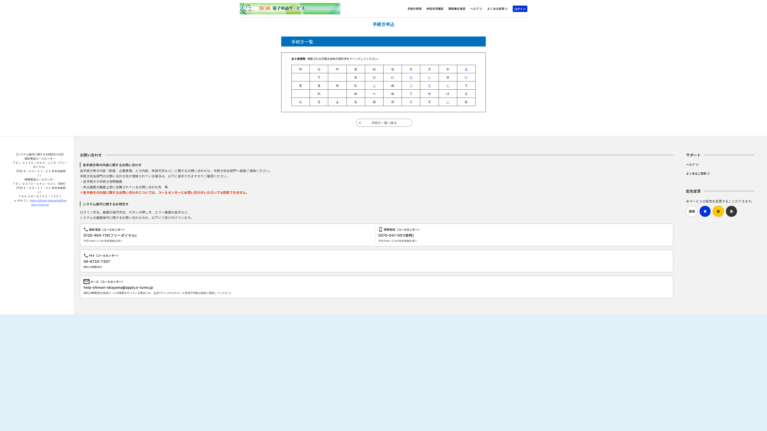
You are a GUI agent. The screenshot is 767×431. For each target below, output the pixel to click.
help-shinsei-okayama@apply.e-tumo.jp (48, 202)
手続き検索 (414, 9)
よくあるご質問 (696, 173)
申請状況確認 (435, 9)
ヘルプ (474, 9)
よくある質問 (495, 9)
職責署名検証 (457, 9)
